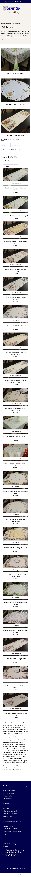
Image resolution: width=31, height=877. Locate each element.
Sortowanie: (6, 163)
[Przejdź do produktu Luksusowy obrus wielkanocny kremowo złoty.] (15, 425)
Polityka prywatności (10, 811)
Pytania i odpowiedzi (10, 814)
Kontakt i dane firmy (9, 844)
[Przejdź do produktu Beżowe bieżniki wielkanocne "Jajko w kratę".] (15, 702)
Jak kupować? (7, 816)
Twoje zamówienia (9, 790)
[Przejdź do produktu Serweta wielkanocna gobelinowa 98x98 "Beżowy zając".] (15, 563)
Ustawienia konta (8, 796)
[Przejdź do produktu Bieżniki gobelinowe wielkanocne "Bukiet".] (15, 176)
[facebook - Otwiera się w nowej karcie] (27, 859)
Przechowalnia (7, 798)
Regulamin (6, 808)
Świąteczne (16, 23)
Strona (7, 722)
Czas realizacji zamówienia (12, 831)
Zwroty (5, 834)
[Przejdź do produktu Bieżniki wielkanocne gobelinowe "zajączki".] (15, 286)
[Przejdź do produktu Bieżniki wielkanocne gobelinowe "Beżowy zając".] (15, 258)
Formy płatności (8, 826)
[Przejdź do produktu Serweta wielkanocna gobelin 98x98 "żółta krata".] (15, 536)
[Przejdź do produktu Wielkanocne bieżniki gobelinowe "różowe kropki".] (15, 647)
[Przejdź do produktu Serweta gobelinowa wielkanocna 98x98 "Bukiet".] (15, 480)
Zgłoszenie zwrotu (9, 793)
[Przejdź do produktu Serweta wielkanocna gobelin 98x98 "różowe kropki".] (15, 508)
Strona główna (6, 23)
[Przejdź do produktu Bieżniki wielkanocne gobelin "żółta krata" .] (15, 230)
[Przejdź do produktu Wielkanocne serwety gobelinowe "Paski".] (15, 674)
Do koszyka (16, 320)
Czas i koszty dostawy (10, 829)
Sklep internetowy (14, 874)
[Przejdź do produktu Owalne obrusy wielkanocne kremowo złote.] (15, 452)
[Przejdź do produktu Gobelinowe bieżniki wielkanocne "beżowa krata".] (15, 341)
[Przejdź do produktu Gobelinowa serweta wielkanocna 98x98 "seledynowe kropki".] (15, 314)
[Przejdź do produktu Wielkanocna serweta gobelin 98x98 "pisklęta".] (15, 591)
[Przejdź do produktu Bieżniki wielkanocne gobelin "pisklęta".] (15, 204)
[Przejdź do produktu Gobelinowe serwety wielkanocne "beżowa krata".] (15, 397)
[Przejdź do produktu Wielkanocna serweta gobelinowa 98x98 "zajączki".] (15, 619)
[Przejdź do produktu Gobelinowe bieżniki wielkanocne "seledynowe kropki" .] (15, 369)
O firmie (5, 846)
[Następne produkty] (18, 722)
